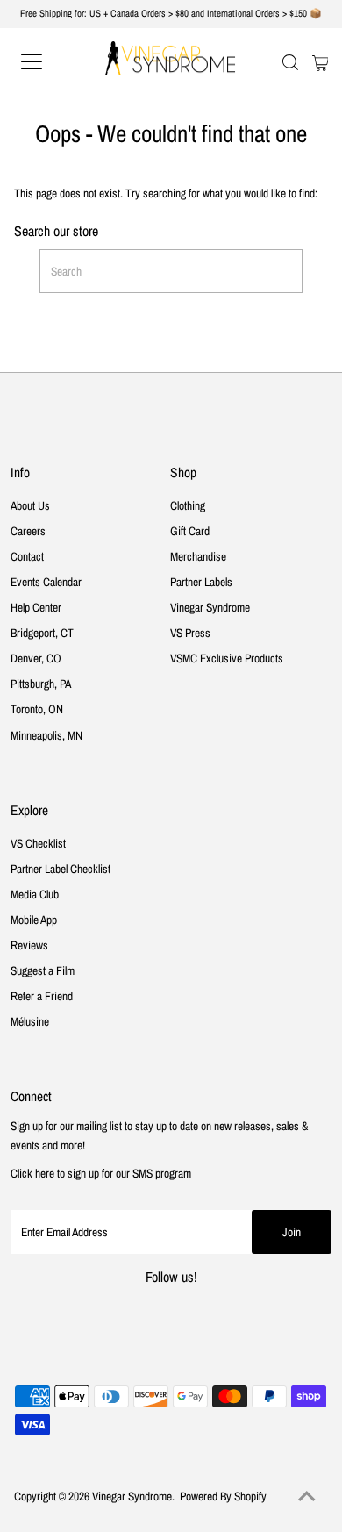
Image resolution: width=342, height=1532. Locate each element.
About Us (30, 505)
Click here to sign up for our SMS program (101, 1173)
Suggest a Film (43, 970)
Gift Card (190, 531)
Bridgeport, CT (42, 633)
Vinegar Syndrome (210, 607)
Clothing (187, 505)
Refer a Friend (42, 996)
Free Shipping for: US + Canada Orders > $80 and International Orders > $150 (163, 13)
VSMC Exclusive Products (226, 658)
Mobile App (34, 919)
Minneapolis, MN (46, 735)
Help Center (36, 607)
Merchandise (198, 556)
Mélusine (30, 1021)
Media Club (35, 894)
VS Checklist (38, 843)
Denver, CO (36, 658)
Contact (27, 556)
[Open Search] (290, 62)
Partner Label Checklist (60, 869)
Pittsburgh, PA (41, 683)
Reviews (29, 945)
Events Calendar (46, 582)
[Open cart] (320, 61)
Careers (28, 531)
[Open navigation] (47, 61)
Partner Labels (201, 582)
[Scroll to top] (306, 1496)
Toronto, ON (37, 709)
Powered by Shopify (223, 1496)
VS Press (190, 633)
